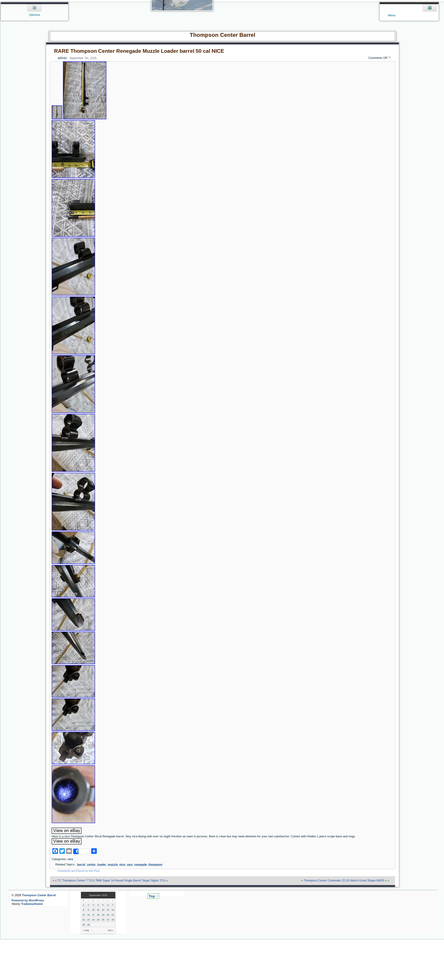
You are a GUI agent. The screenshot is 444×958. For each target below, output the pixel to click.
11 (98, 910)
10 (93, 910)
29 (83, 925)
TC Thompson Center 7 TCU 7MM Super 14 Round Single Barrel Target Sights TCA (111, 880)
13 (108, 910)
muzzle (113, 864)
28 (113, 920)
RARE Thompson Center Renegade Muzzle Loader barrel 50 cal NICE (139, 51)
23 (88, 920)
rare (70, 859)
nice (122, 864)
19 (103, 915)
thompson (155, 864)
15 (83, 915)
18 (98, 915)
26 (103, 920)
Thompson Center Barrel (222, 35)
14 (113, 910)
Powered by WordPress (28, 900)
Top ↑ (153, 896)
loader (101, 864)
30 (88, 925)
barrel (81, 864)
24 (93, 920)
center (91, 864)
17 (93, 915)
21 (113, 915)
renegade (140, 864)
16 (88, 915)
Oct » (110, 930)
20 (108, 915)
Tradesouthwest (32, 904)
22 (83, 920)
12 (103, 910)
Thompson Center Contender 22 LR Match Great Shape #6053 (344, 880)
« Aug (86, 930)
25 (98, 920)
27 (108, 920)
